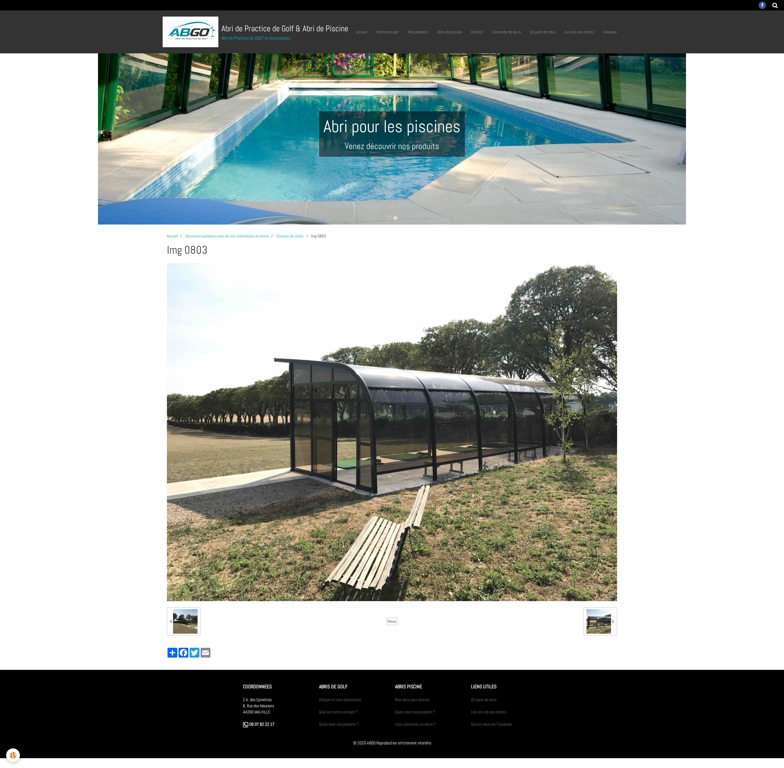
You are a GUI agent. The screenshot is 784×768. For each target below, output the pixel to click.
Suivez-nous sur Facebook (491, 724)
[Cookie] (13, 755)
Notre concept (387, 32)
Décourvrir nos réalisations (340, 699)
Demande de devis (506, 32)
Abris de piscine (449, 32)
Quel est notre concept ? (338, 712)
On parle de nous (543, 32)
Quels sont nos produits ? (339, 724)
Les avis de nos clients (489, 712)
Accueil (361, 32)
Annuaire (610, 32)
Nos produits (418, 32)
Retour (392, 621)
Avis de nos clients (579, 32)
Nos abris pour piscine (412, 699)
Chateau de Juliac (290, 236)
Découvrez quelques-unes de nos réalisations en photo (227, 236)
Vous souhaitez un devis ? (415, 724)
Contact (477, 32)
